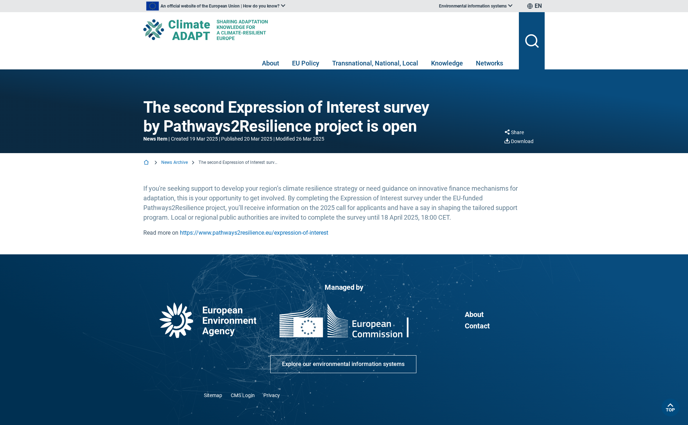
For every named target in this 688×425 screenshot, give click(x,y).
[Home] (146, 163)
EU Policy (305, 63)
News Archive (174, 162)
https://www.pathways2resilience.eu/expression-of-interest (254, 232)
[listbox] (215, 6)
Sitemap (213, 395)
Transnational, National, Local (375, 63)
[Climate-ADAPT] (328, 29)
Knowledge (447, 63)
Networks (489, 63)
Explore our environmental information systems (343, 364)
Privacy (271, 395)
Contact (477, 326)
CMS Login (243, 395)
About (270, 63)
